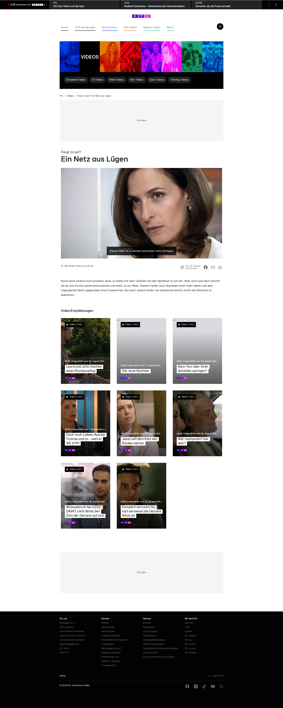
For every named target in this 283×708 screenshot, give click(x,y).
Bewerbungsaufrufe (69, 644)
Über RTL (189, 623)
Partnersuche (108, 631)
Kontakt (147, 623)
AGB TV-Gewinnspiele (154, 644)
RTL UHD (64, 648)
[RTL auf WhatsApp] (221, 686)
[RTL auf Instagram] (196, 686)
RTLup (188, 640)
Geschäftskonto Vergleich (114, 640)
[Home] (141, 16)
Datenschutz (149, 636)
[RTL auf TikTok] (204, 686)
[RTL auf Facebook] (187, 686)
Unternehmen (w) (110, 657)
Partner (105, 619)
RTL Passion (191, 653)
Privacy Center (150, 631)
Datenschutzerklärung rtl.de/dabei (160, 648)
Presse (188, 631)
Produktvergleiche (110, 636)
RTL (61, 96)
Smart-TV (64, 653)
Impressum (148, 627)
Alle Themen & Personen (72, 631)
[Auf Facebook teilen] (206, 267)
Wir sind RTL (191, 619)
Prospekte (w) (108, 665)
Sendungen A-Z (67, 623)
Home (63, 676)
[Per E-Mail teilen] (213, 267)
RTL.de (63, 619)
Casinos (105, 623)
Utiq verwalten (150, 653)
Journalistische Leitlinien (72, 640)
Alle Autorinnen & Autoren (73, 636)
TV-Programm (67, 627)
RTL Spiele (190, 636)
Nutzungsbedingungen (154, 640)
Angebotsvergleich (110, 653)
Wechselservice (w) (111, 648)
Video (70, 96)
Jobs (187, 627)
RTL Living (190, 648)
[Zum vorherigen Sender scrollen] (269, 4)
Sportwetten (107, 627)
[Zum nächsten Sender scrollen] (276, 4)
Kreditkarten (107, 644)
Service (147, 619)
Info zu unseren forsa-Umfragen (159, 657)
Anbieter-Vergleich (110, 661)
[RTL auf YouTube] (213, 686)
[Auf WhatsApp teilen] (220, 267)
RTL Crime (190, 644)
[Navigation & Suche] (220, 26)
